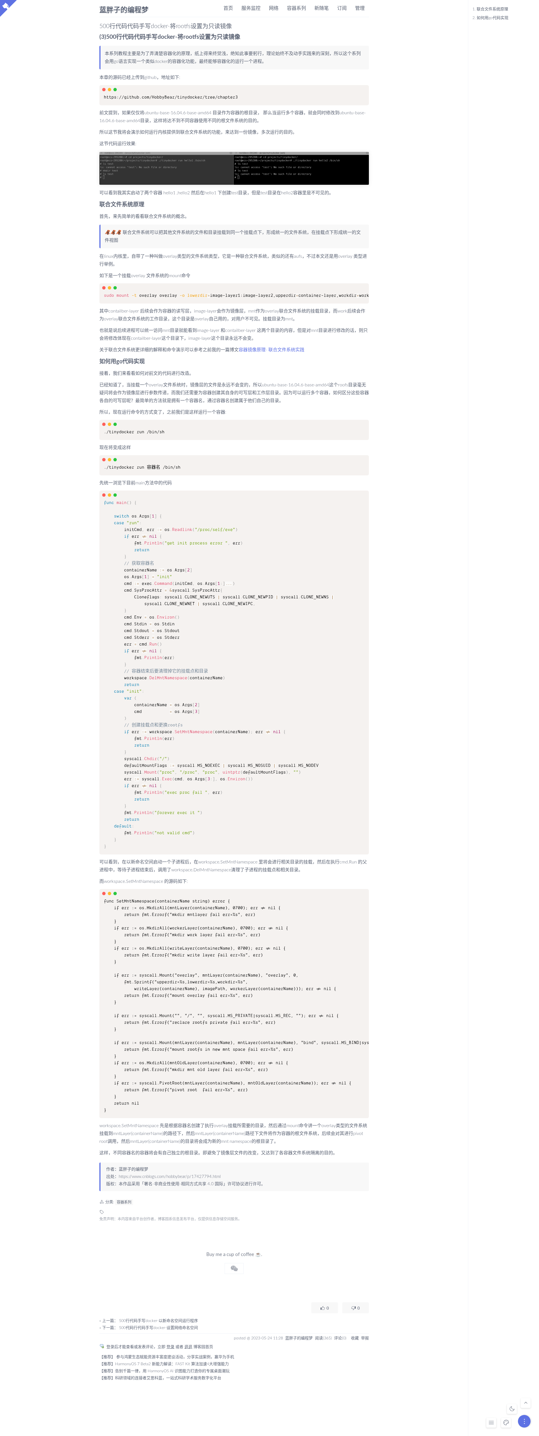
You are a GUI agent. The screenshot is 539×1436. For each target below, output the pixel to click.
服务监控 (251, 8)
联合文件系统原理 (490, 9)
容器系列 (296, 8)
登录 (170, 1347)
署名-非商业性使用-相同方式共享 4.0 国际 (183, 1184)
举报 (365, 1338)
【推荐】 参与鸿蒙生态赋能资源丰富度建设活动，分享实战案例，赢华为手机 (166, 1357)
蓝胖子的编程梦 (124, 9)
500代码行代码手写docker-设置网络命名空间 (158, 1328)
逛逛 (188, 1347)
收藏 (355, 1338)
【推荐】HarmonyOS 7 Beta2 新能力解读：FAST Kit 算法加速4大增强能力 (164, 1364)
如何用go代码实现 (490, 18)
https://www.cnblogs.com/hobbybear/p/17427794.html (170, 1177)
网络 (273, 8)
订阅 (342, 8)
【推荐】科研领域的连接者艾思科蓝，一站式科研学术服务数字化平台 (160, 1378)
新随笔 (321, 8)
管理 (360, 8)
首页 (228, 8)
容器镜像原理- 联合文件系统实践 (271, 350)
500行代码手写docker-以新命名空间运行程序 (158, 1321)
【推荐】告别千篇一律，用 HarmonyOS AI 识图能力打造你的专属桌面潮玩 (164, 1371)
